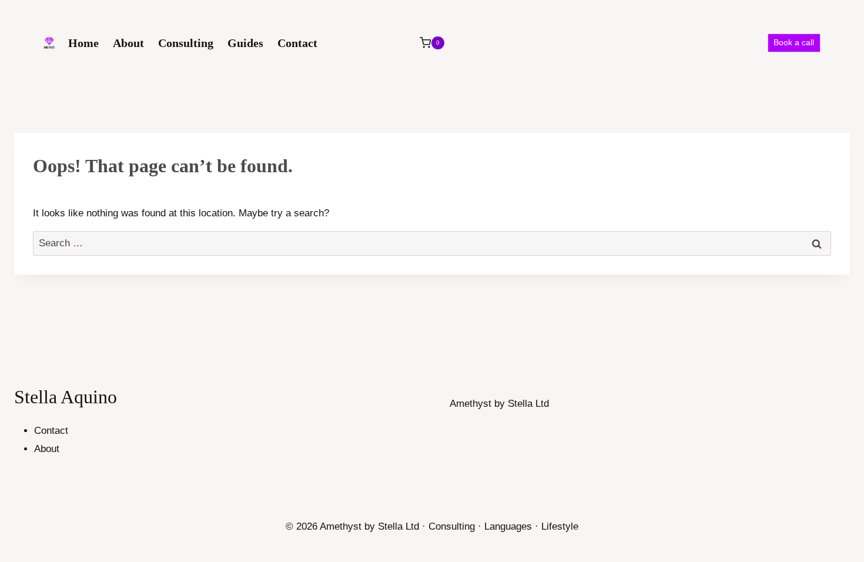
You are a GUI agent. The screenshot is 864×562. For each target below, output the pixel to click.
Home (83, 42)
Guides (245, 42)
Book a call (793, 42)
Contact (297, 42)
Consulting (185, 42)
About (128, 42)
